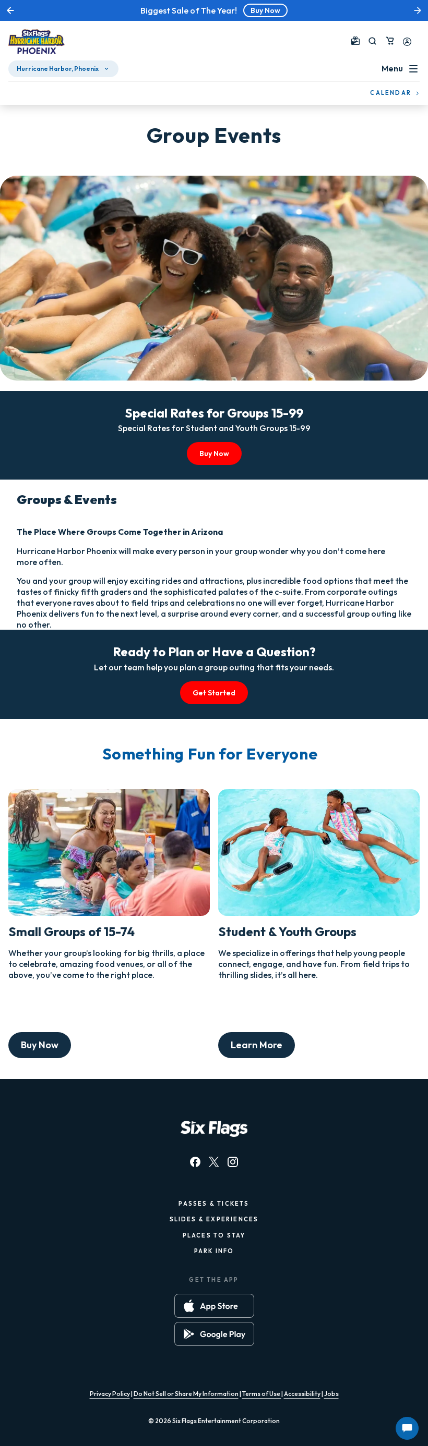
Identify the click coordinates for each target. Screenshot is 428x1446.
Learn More (256, 1045)
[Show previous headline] (10, 10)
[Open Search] (372, 40)
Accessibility (302, 1394)
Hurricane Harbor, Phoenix (58, 68)
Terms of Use (261, 1394)
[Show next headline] (417, 10)
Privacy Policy (110, 1394)
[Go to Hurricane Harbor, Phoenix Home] (36, 42)
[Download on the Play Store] (214, 1334)
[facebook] (195, 1162)
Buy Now (265, 10)
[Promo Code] (355, 40)
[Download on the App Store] (214, 1306)
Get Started (214, 692)
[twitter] (214, 1162)
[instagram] (233, 1162)
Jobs (331, 1394)
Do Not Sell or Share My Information (186, 1394)
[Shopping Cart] (390, 40)
